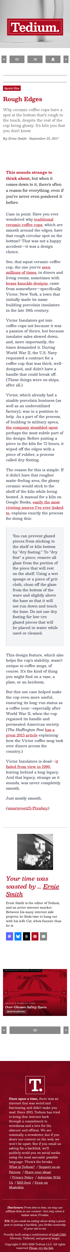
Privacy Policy (22, 1177)
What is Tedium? (22, 1166)
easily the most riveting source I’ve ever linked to (34, 507)
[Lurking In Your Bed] (34, 59)
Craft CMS (59, 1234)
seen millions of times (28, 269)
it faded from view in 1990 (32, 764)
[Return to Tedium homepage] (35, 27)
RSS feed (24, 1182)
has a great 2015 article (30, 732)
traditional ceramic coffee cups (29, 222)
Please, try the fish (41, 1248)
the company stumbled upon (32, 427)
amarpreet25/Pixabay (28, 808)
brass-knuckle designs (27, 283)
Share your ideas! (38, 1172)
